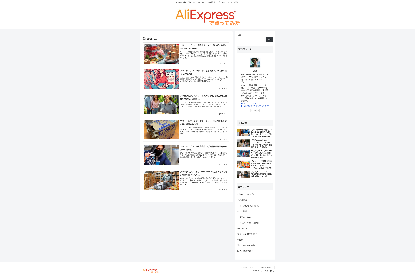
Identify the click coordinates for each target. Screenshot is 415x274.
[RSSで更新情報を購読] (258, 110)
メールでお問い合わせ (265, 267)
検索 (239, 35)
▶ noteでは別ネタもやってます (255, 106)
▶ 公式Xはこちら (249, 103)
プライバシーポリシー (248, 267)
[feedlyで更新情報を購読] (255, 110)
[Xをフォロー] (252, 110)
